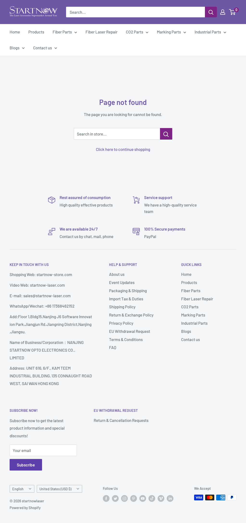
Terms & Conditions (126, 339)
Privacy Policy (121, 323)
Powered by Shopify (25, 507)
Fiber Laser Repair (101, 31)
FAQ (112, 347)
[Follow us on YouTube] (142, 498)
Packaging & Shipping (128, 290)
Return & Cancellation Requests (121, 420)
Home (15, 31)
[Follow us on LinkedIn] (170, 498)
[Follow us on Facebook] (106, 498)
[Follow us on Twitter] (115, 498)
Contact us (42, 47)
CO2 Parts (134, 31)
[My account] (222, 12)
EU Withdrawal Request (129, 331)
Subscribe (26, 464)
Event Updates (122, 282)
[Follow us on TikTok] (151, 498)
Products (36, 31)
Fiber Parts (62, 31)
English (18, 489)
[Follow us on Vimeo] (161, 498)
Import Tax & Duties (126, 298)
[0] (232, 12)
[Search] (211, 12)
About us (116, 274)
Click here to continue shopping (123, 149)
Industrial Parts (208, 31)
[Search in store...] (166, 134)
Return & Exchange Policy (131, 314)
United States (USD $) (55, 489)
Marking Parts (169, 31)
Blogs (14, 47)
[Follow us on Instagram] (124, 498)
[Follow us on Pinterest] (133, 498)
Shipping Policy (122, 306)
